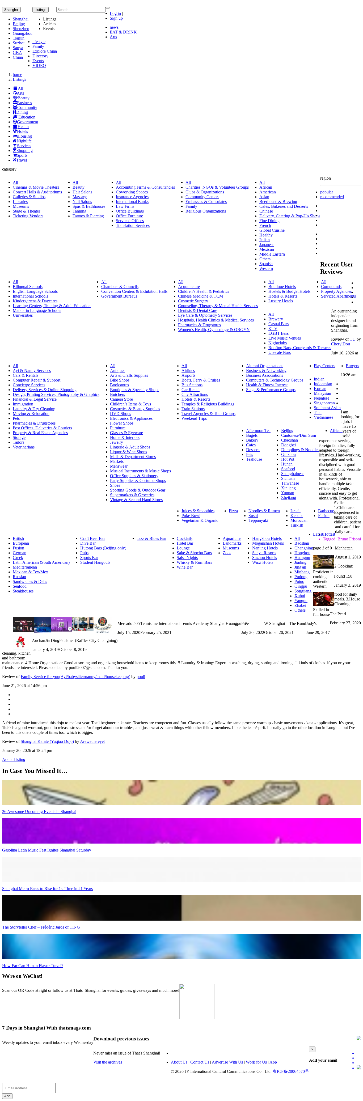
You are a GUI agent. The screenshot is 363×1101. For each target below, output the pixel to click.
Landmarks (232, 543)
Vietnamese (323, 417)
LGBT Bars (278, 333)
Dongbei (288, 445)
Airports (188, 375)
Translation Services (133, 225)
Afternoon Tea (258, 430)
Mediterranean (25, 567)
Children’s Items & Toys (130, 404)
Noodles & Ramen (264, 511)
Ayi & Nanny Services (32, 370)
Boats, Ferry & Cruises (201, 380)
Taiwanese (290, 483)
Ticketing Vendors (28, 216)
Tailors (18, 442)
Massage (80, 196)
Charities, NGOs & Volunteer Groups (217, 187)
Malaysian (322, 393)
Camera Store (121, 399)
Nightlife (24, 141)
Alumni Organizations (264, 365)
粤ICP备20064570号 (291, 1071)
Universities (23, 315)
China (18, 57)
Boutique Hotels (282, 286)
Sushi (253, 515)
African (265, 187)
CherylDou (340, 344)
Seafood (288, 469)
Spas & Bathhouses (89, 206)
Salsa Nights (187, 557)
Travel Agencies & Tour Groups (208, 413)
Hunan (287, 464)
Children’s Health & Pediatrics (203, 291)
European (21, 543)
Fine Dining (269, 220)
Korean (320, 388)
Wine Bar (185, 567)
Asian (264, 196)
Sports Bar (89, 557)
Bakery (252, 440)
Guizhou (288, 454)
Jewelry (116, 442)
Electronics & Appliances (131, 418)
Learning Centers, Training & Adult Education (52, 305)
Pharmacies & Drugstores (199, 325)
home (17, 74)
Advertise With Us (227, 1062)
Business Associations (264, 375)
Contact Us (199, 1062)
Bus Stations (192, 385)
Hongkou (302, 552)
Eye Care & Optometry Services (205, 315)
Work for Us (256, 1062)
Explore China (44, 51)
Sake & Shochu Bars (194, 552)
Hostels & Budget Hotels (289, 291)
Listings (19, 79)
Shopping (24, 150)
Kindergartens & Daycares (35, 301)
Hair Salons (82, 192)
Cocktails (184, 538)
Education (26, 117)
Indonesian (323, 384)
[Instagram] (359, 1067)
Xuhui (299, 596)
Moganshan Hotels (268, 543)
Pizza (233, 511)
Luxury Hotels (280, 301)
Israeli (295, 511)
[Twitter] (359, 1053)
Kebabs (296, 515)
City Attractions (195, 394)
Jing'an (300, 567)
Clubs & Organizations (204, 192)
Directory (40, 56)
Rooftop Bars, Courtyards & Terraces (299, 347)
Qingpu (300, 586)
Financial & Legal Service (35, 399)
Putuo (299, 581)
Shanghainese (292, 473)
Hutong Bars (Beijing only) (103, 548)
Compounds (331, 286)
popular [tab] (326, 192)
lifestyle (38, 41)
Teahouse (254, 459)
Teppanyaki (258, 520)
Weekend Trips (194, 418)
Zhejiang (288, 497)
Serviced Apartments (338, 296)
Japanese (266, 244)
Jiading (300, 562)
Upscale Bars (279, 352)
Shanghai (11, 10)
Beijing (19, 24)
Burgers (352, 365)
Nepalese (321, 398)
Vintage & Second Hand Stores (136, 499)
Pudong (300, 576)
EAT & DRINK (123, 32)
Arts (113, 37)
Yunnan (287, 492)
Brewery (275, 319)
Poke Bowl (191, 515)
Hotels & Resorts (282, 296)
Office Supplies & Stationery (134, 475)
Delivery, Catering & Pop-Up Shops (289, 216)
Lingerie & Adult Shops (130, 447)
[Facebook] (359, 1058)
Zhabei (300, 605)
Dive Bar (88, 543)
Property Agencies (336, 291)
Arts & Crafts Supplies (129, 375)
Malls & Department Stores (133, 456)
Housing (25, 136)
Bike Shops (119, 380)
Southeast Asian (327, 407)
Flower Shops (121, 423)
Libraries (20, 201)
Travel (21, 160)
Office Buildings (130, 211)
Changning (303, 548)
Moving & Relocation (31, 413)
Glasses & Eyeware (126, 432)
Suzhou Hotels (264, 557)
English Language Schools (35, 291)
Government (27, 122)
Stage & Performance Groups (271, 389)
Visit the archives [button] (107, 1062)
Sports (22, 155)
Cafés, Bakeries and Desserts (283, 206)
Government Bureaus (119, 296)
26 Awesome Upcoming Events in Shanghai (39, 811)
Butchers (117, 394)
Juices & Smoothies (198, 511)
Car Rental (191, 389)
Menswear (119, 466)
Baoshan (301, 543)
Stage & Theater (26, 211)
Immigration (23, 404)
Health (23, 126)
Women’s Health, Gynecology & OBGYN (214, 329)
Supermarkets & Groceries (132, 495)
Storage (19, 437)
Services (24, 145)
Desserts (253, 449)
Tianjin (18, 38)
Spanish (266, 263)
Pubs (84, 552)
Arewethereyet (92, 741)
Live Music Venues (284, 338)
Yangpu (300, 600)
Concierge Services (29, 385)
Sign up (116, 18)
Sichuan (288, 478)
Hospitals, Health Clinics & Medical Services (216, 320)
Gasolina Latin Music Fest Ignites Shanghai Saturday (46, 850)
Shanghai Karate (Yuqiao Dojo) (47, 741)
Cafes (251, 445)
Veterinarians (24, 447)
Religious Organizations (205, 211)
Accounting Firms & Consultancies (145, 187)
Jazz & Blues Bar (151, 538)
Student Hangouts (95, 562)
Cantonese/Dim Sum (298, 435)
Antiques (117, 370)
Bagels (252, 435)
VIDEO (39, 65)
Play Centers (324, 365)
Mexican (266, 249)
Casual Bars (278, 323)
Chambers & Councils (119, 286)
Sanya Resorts (264, 552)
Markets (117, 461)
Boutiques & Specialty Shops (134, 389)
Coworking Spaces (132, 192)
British (18, 538)
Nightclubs (277, 343)
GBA (17, 52)
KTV (272, 328)
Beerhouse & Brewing (278, 201)
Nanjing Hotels (265, 548)
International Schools (30, 296)
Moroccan (298, 520)
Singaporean (324, 403)
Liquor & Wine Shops (128, 452)
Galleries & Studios (29, 196)
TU (353, 339)
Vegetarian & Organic (200, 520)
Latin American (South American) (41, 562)
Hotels (22, 131)
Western (266, 268)
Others (265, 259)
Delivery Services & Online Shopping (45, 389)
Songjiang (302, 591)
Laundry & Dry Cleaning (34, 408)
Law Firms (125, 206)
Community (27, 107)
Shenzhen (21, 28)
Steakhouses (23, 591)
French (265, 225)
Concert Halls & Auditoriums (37, 192)
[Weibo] (359, 1062)
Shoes (115, 485)
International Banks (132, 201)
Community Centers (202, 196)
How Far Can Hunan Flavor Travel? (32, 965)
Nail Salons (82, 201)
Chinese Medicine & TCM (200, 296)
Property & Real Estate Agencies (40, 432)
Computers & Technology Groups (274, 380)
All (20, 88)
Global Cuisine (272, 230)
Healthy (266, 235)
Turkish (296, 525)
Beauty (23, 98)
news (114, 27)
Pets (16, 418)
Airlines (188, 370)
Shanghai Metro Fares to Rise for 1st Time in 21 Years (47, 888)
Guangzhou (22, 33)
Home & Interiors (125, 437)
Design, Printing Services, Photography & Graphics (56, 394)
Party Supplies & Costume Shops (138, 480)
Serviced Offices (130, 220)
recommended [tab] (332, 196)
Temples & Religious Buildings (208, 404)
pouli (141, 676)
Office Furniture (129, 216)
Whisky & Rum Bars (194, 562)
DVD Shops (120, 413)
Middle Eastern (272, 254)
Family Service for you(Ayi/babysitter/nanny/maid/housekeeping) (75, 676)
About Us (179, 1062)
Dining (22, 112)
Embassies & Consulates (206, 201)
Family (38, 46)
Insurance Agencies (132, 196)
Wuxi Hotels (262, 562)
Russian (19, 576)
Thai (318, 412)
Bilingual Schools (28, 286)
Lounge (183, 548)
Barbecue (326, 511)
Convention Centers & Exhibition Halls (134, 291)
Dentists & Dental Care (197, 310)
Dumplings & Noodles (300, 449)
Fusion (324, 515)
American (267, 192)
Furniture (117, 428)
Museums (21, 206)
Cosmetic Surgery (193, 301)
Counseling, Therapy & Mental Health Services (218, 305)
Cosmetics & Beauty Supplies (135, 408)
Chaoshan (289, 440)
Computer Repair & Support (36, 380)
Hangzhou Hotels (267, 538)
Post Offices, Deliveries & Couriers (42, 428)
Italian (264, 240)
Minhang (302, 572)
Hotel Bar (185, 543)
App (273, 1062)
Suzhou (19, 43)
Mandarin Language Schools (37, 310)
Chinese (266, 211)
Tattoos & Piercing (88, 216)
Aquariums (232, 538)
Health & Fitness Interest (267, 385)
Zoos (227, 552)
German (19, 552)
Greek (18, 557)
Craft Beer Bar (92, 538)
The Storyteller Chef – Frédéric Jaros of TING (41, 927)
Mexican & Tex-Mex (30, 572)
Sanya (18, 47)
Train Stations (193, 408)
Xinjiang (288, 488)
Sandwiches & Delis (30, 581)
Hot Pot (287, 459)
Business (24, 102)
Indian (319, 379)
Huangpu (302, 557)
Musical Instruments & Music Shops (140, 471)
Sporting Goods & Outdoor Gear (137, 490)
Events (38, 60)
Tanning (79, 211)
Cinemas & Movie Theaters (36, 187)
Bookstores (119, 385)
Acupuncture (189, 286)
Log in (115, 13)
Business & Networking (266, 370)
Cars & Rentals (25, 375)
